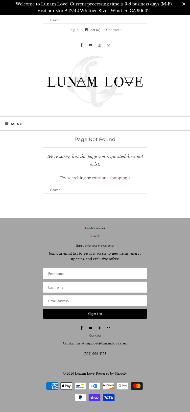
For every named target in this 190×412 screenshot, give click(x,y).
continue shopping (110, 177)
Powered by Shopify (111, 373)
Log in (74, 30)
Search (95, 236)
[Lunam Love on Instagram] (99, 45)
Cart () (94, 30)
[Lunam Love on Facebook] (81, 45)
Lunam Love (85, 373)
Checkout (114, 30)
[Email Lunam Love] (108, 45)
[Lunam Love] (95, 83)
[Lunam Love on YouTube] (90, 45)
